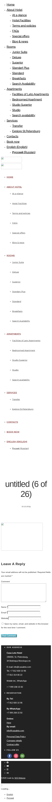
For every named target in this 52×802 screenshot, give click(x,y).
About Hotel (14, 10)
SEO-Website (19, 778)
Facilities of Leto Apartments (30, 94)
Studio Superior (22, 104)
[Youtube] (8, 766)
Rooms (11, 46)
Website (4, 618)
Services (12, 120)
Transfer (17, 126)
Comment (5, 581)
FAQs (15, 31)
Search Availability (23, 83)
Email (3, 612)
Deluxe (16, 57)
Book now (13, 141)
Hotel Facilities (21, 20)
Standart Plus (20, 68)
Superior (17, 62)
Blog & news (20, 41)
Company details (14, 740)
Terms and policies (24, 25)
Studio (16, 110)
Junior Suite (19, 52)
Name (3, 607)
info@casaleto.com (15, 730)
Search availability (23, 115)
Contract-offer (13, 744)
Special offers (20, 36)
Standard (18, 73)
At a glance (19, 15)
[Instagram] (7, 769)
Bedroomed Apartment (27, 99)
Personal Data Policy (16, 736)
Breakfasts (19, 78)
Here (9, 723)
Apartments (14, 89)
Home (11, 4)
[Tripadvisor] (8, 773)
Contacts (12, 136)
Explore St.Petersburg (26, 131)
